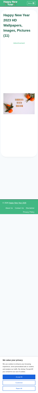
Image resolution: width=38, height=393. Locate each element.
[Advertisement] (19, 68)
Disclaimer (30, 208)
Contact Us (19, 208)
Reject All (19, 388)
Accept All (19, 377)
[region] (19, 375)
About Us (9, 208)
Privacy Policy (28, 212)
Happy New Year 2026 (17, 203)
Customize (19, 383)
